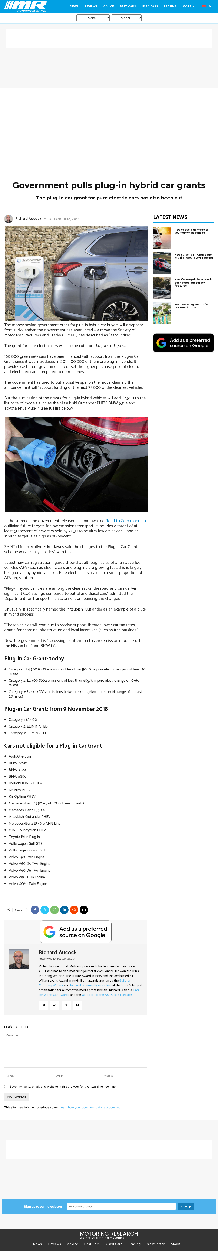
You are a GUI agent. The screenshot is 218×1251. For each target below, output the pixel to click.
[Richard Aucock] (9, 219)
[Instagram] (43, 1005)
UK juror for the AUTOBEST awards (107, 995)
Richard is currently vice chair (90, 985)
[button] (210, 6)
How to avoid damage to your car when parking (191, 231)
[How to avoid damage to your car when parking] (162, 238)
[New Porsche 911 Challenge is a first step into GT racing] (162, 263)
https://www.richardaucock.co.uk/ (57, 959)
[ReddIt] (74, 910)
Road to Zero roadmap (126, 520)
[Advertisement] (109, 38)
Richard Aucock (28, 219)
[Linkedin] (64, 910)
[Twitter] (44, 910)
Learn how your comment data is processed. (90, 1107)
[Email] (84, 910)
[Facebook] (35, 910)
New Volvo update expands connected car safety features (193, 282)
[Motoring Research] (30, 6)
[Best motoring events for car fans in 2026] (162, 313)
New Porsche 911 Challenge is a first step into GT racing (194, 256)
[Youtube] (204, 6)
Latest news (170, 217)
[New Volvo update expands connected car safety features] (162, 288)
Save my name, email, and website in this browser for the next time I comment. (64, 1086)
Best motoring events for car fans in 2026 (192, 306)
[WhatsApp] (54, 910)
